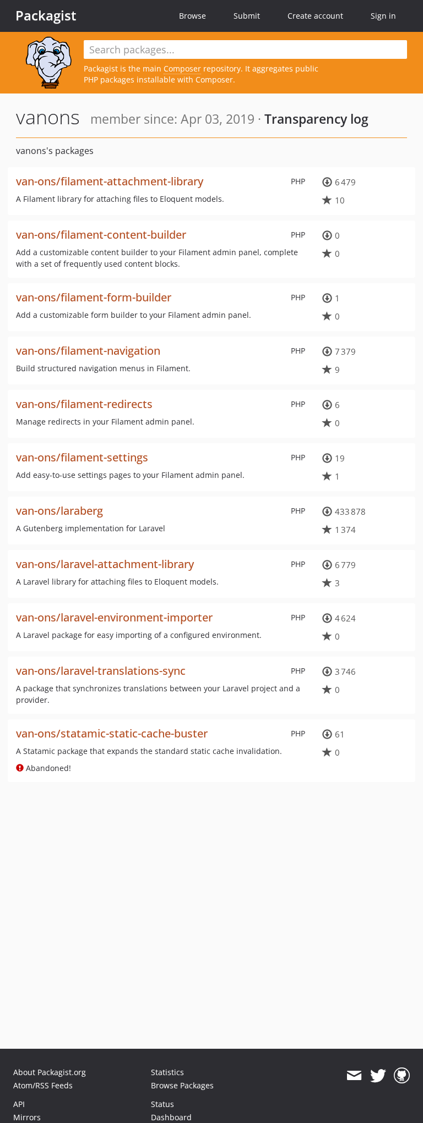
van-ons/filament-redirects (84, 404)
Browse (192, 15)
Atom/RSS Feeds (43, 1085)
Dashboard (171, 1117)
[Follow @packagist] (378, 1076)
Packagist (46, 15)
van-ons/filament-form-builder (93, 297)
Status (162, 1104)
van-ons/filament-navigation (88, 350)
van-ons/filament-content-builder (101, 234)
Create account (315, 15)
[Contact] (354, 1076)
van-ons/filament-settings (82, 457)
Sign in (383, 15)
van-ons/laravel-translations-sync (101, 670)
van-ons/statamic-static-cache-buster (112, 733)
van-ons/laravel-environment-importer (114, 617)
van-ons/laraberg (59, 510)
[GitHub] (402, 1076)
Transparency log (316, 119)
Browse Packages (182, 1085)
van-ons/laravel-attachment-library (105, 564)
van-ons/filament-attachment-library (109, 181)
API (19, 1104)
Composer (182, 68)
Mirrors (27, 1117)
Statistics (167, 1072)
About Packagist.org (49, 1072)
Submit (247, 15)
